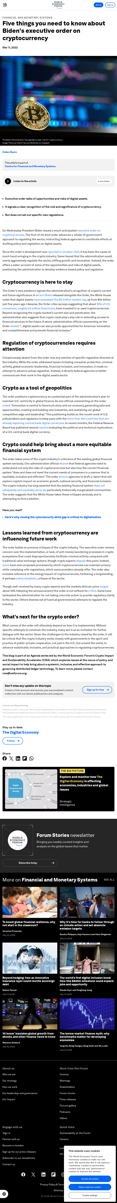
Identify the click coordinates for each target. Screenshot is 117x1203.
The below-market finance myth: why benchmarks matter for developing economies (84, 1037)
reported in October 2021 (63, 251)
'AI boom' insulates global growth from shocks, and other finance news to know (28, 1035)
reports (43, 427)
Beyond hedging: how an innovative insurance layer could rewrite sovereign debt (28, 981)
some (5, 565)
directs (63, 476)
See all (109, 879)
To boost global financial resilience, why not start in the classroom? (28, 923)
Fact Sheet (45, 295)
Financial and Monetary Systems (27, 17)
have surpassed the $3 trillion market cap (60, 299)
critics (92, 590)
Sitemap (58, 1190)
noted (6, 405)
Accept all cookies (90, 1179)
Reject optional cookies (90, 1187)
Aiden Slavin (9, 152)
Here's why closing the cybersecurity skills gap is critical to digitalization (53, 517)
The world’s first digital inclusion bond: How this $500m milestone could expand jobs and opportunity (86, 981)
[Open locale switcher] (4, 1194)
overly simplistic (26, 578)
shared (63, 463)
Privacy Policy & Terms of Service (58, 1184)
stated (14, 326)
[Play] (8, 181)
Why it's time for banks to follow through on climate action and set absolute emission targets (87, 925)
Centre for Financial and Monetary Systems (30, 166)
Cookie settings (90, 1195)
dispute (81, 560)
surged (104, 586)
